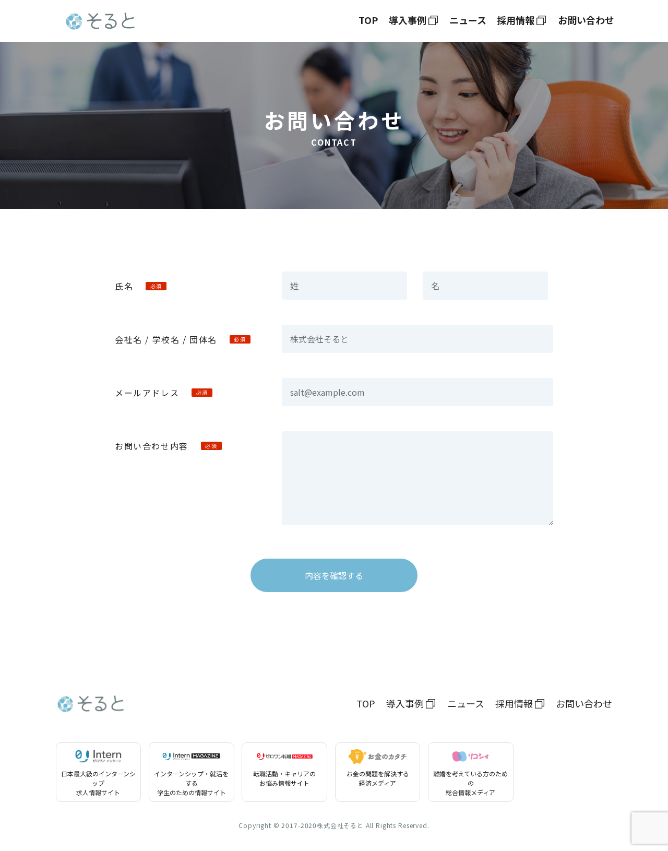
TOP (368, 20)
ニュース (467, 20)
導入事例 (407, 20)
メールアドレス (161, 392)
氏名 (138, 286)
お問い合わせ (586, 20)
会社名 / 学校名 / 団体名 (180, 339)
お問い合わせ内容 (166, 446)
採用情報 (515, 20)
